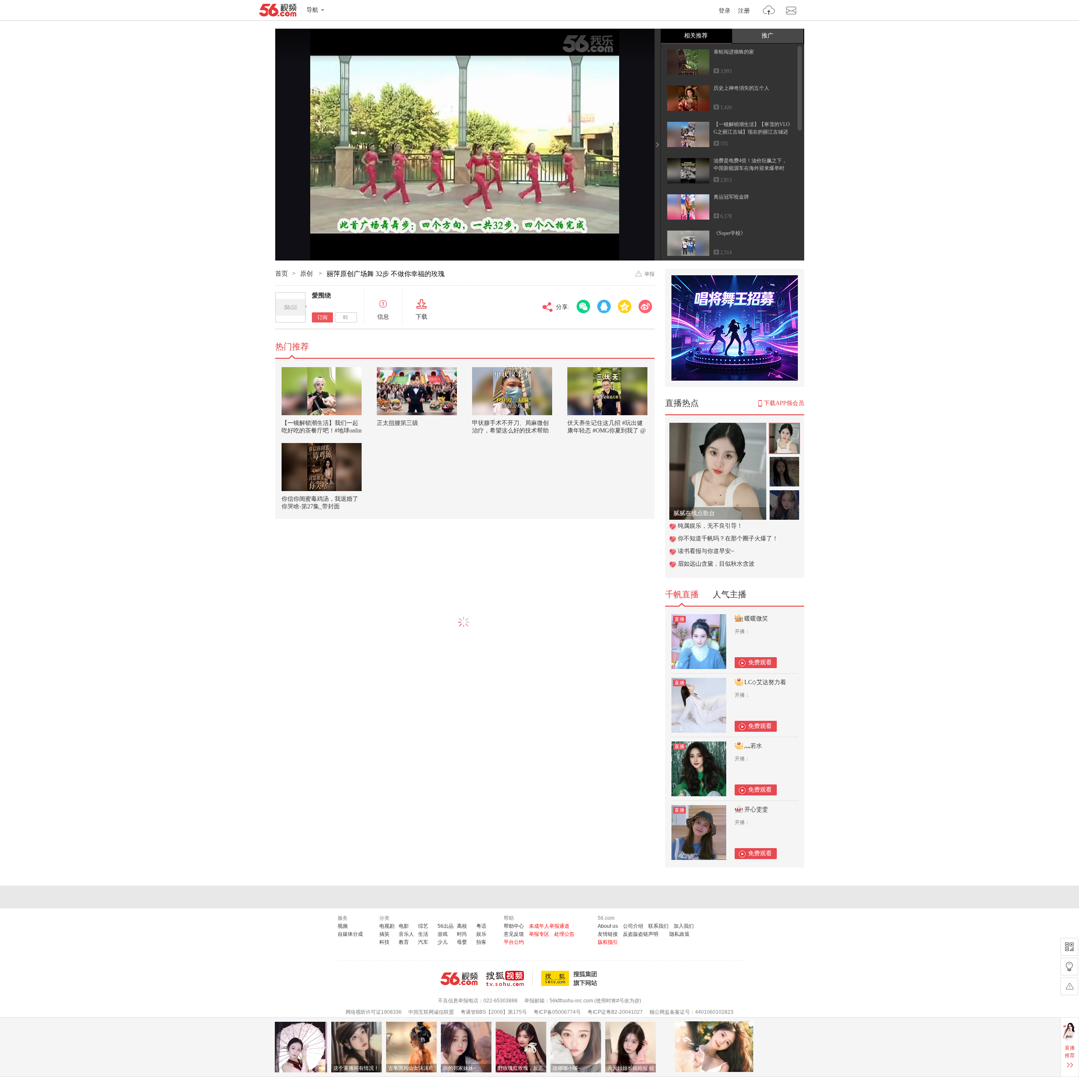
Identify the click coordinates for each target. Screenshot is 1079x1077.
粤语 (481, 926)
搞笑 (384, 934)
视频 (343, 926)
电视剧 (387, 926)
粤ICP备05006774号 (557, 1012)
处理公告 (564, 934)
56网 (459, 979)
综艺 (423, 926)
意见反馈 (514, 934)
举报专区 (539, 934)
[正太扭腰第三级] (417, 391)
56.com (277, 12)
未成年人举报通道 (549, 926)
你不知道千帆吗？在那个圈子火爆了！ (728, 538)
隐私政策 (679, 934)
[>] (769, 11)
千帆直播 (682, 594)
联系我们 (658, 926)
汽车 (423, 942)
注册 (744, 11)
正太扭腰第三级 (397, 423)
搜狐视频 (509, 978)
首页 (281, 273)
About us (608, 926)
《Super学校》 (730, 233)
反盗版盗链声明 (640, 934)
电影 (404, 926)
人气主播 (729, 594)
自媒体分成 (350, 934)
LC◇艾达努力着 (765, 682)
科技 (384, 942)
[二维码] (1069, 947)
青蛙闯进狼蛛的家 (734, 52)
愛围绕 (321, 295)
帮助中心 (514, 926)
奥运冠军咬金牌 (731, 197)
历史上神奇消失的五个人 (741, 88)
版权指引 (608, 942)
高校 (462, 926)
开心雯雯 (756, 809)
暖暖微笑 (756, 618)
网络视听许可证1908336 (374, 1012)
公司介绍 (633, 926)
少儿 (443, 942)
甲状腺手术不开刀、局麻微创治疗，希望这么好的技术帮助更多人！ (510, 430)
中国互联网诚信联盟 (431, 1012)
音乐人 (406, 934)
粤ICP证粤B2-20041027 (615, 1012)
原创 (307, 273)
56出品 (446, 926)
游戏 (443, 934)
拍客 (481, 942)
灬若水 (753, 746)
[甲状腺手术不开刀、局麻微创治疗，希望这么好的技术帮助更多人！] (512, 391)
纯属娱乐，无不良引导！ (710, 526)
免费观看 (760, 662)
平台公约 (514, 942)
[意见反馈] (1069, 986)
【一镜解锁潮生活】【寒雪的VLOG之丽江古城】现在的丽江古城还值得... (752, 131)
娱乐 (481, 934)
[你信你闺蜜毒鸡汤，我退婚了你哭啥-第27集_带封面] (322, 467)
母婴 (462, 942)
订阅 (322, 317)
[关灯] (1069, 966)
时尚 (462, 934)
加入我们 (684, 926)
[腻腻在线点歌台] (717, 427)
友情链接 (608, 934)
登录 (724, 11)
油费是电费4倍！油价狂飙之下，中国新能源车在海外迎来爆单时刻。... (750, 168)
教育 (404, 942)
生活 (423, 934)
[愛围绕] (290, 307)
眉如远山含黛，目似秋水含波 (716, 564)
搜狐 (570, 978)
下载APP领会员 (784, 403)
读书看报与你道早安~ (706, 551)
